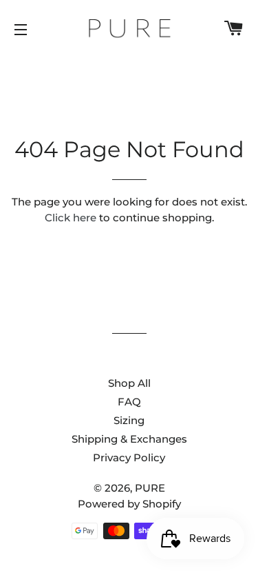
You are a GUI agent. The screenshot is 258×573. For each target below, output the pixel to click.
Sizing (129, 420)
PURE (150, 487)
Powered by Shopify (129, 503)
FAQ (129, 401)
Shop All (129, 383)
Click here (70, 217)
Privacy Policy (129, 457)
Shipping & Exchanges (129, 438)
